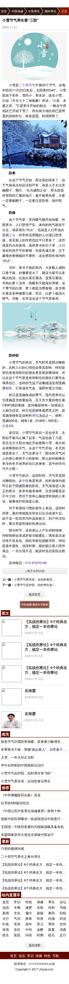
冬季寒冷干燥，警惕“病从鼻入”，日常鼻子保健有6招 (34, 749)
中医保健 (17, 11)
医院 (17, 934)
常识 (17, 901)
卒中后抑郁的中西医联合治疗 (22, 765)
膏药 (51, 912)
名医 (40, 907)
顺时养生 (50, 11)
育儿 (40, 923)
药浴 (63, 918)
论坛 (63, 901)
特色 (28, 901)
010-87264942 (38, 964)
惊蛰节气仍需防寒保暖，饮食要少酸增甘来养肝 (34, 741)
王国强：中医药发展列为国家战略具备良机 (32, 826)
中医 (25, 480)
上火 (12, 234)
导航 (55, 955)
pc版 (52, 964)
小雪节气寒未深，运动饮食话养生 (36, 579)
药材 (51, 907)
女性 (63, 923)
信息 (5, 907)
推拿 (28, 918)
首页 (4, 11)
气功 (17, 918)
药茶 (40, 918)
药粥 (40, 934)
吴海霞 (30, 690)
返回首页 (34, 594)
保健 (40, 901)
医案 (51, 929)
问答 (28, 934)
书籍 (63, 907)
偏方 (28, 912)
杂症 (17, 929)
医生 (5, 934)
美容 (17, 923)
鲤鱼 (9, 387)
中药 (28, 929)
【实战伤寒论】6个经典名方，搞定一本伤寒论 (46, 624)
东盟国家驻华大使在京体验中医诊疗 (27, 834)
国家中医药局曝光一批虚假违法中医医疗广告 (34, 818)
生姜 (5, 425)
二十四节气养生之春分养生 (21, 856)
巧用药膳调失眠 (12, 848)
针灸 (5, 923)
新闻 (5, 912)
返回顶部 (34, 945)
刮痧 (63, 912)
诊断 (40, 929)
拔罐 (40, 912)
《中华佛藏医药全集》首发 (21, 794)
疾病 (5, 929)
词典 (63, 929)
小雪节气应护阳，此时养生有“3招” (36, 585)
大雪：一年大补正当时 (17, 757)
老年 (28, 923)
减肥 (28, 907)
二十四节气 (27, 84)
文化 (17, 912)
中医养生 (34, 11)
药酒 (51, 918)
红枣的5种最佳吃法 (15, 802)
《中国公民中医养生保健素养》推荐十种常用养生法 (34, 810)
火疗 (5, 918)
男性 (51, 923)
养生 (35, 415)
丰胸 (17, 907)
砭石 (51, 934)
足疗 (63, 934)
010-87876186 (36, 562)
